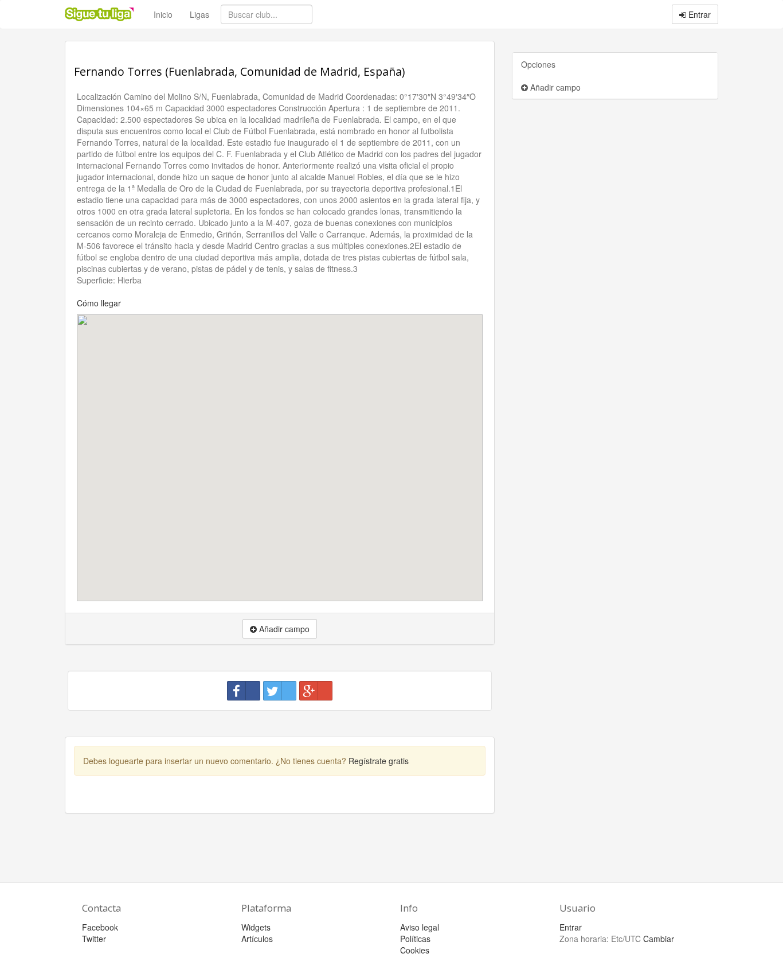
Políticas (415, 938)
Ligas (199, 14)
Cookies (414, 950)
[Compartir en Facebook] (243, 690)
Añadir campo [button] (283, 629)
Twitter (94, 938)
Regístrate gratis (379, 760)
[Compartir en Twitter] (279, 690)
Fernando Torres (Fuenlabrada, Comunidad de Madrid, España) (239, 71)
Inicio (163, 14)
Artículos (257, 938)
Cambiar (658, 938)
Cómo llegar (99, 303)
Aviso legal (419, 927)
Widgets (256, 927)
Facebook (100, 927)
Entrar (698, 14)
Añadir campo (554, 87)
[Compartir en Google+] (315, 690)
